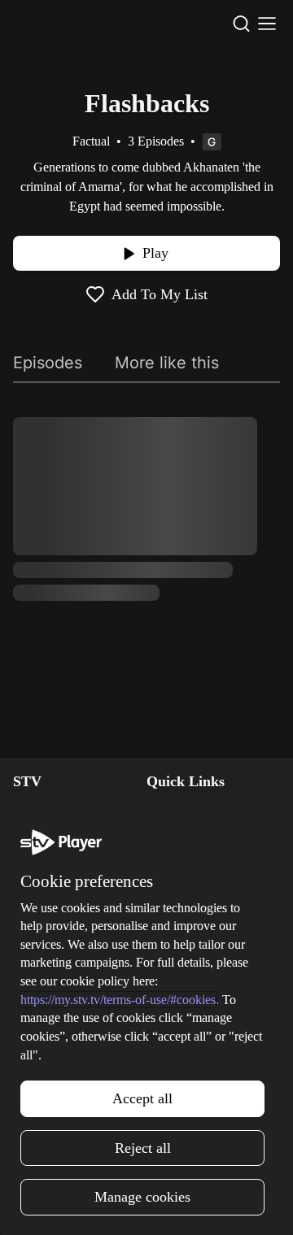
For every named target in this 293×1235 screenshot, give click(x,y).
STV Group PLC (54, 904)
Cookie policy (182, 1069)
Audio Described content (212, 904)
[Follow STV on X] (146, 1206)
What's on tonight (59, 999)
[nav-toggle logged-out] (267, 24)
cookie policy (145, 1158)
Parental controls (191, 809)
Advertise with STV (63, 880)
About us (170, 975)
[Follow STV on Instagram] (111, 1206)
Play (155, 253)
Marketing (40, 1022)
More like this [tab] (167, 362)
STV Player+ (45, 975)
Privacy (166, 1022)
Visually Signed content (208, 880)
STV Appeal (44, 833)
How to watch (49, 1046)
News (28, 809)
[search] (241, 24)
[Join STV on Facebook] (182, 1206)
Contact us (175, 999)
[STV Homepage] (45, 23)
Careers (34, 856)
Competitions (48, 1069)
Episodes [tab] (47, 362)
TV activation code (196, 856)
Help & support (186, 833)
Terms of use (180, 1046)
